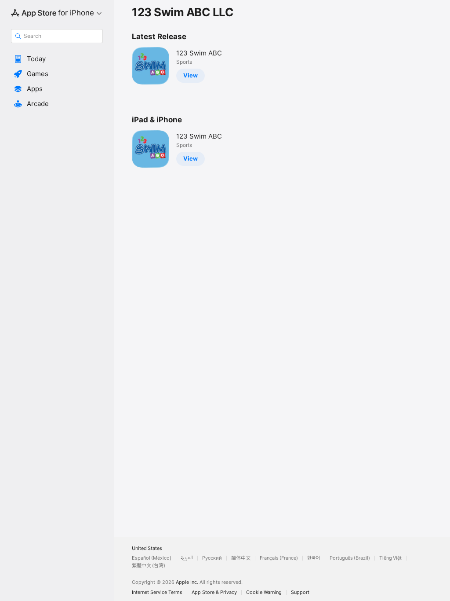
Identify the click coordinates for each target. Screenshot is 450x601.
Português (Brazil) (350, 558)
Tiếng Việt (390, 558)
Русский (212, 558)
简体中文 (240, 558)
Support (300, 592)
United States (147, 548)
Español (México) (151, 558)
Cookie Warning (264, 592)
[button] (56, 59)
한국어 (313, 558)
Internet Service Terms (157, 592)
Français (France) (279, 558)
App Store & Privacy (214, 592)
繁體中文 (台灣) (148, 565)
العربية (187, 558)
